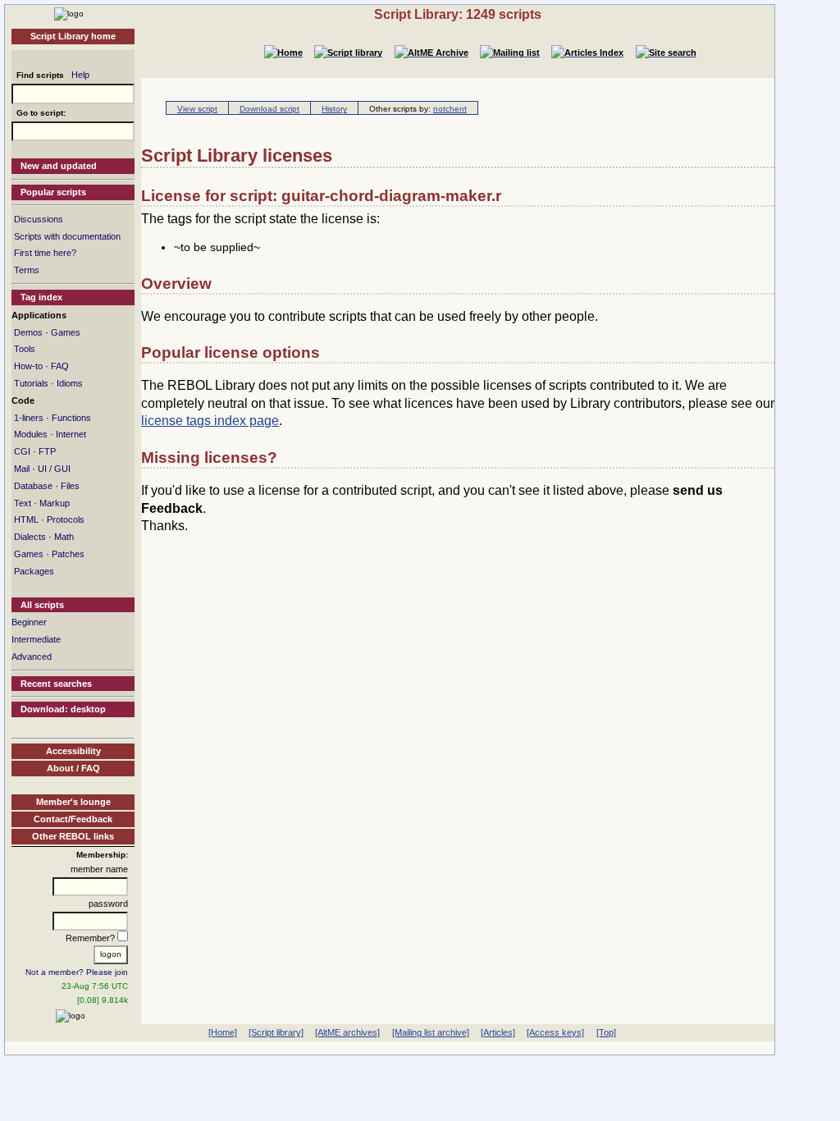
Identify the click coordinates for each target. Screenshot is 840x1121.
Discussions (38, 219)
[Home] (69, 13)
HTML (26, 519)
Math (64, 537)
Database (33, 486)
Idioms (70, 383)
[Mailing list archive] (430, 1032)
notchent (450, 108)
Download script (269, 108)
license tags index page (210, 421)
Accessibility (73, 751)
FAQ (60, 366)
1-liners (28, 418)
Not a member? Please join (76, 972)
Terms (26, 270)
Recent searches (56, 684)
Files (70, 486)
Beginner (29, 622)
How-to (28, 366)
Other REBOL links (73, 836)
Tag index (41, 297)
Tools (24, 349)
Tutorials (31, 383)
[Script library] (276, 1032)
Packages (34, 571)
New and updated (59, 166)
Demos (28, 332)
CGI (22, 451)
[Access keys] (555, 1032)
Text (22, 503)
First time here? (45, 253)
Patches (68, 554)
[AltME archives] (347, 1032)
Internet (71, 434)
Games (65, 332)
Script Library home (73, 36)
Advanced (31, 656)
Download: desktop (63, 709)
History (334, 108)
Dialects (30, 537)
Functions (71, 418)
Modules (31, 434)
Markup (54, 503)
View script (197, 108)
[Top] (606, 1032)
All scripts (42, 605)
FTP (47, 451)
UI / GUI (54, 469)
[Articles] (498, 1032)
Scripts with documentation (67, 236)
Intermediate (36, 639)
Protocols (65, 519)
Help (80, 75)
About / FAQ (73, 768)
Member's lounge (73, 802)
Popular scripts (53, 192)
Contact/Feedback (73, 819)
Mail (22, 469)
